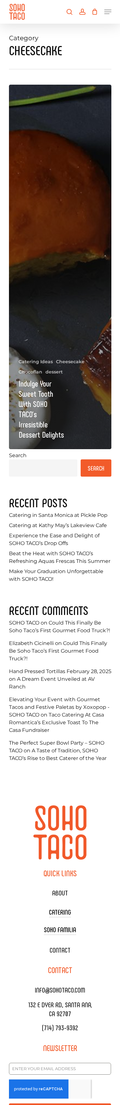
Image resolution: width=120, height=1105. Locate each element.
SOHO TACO (24, 623)
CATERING (60, 912)
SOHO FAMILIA (60, 929)
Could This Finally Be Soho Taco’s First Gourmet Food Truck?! (58, 651)
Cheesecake (70, 361)
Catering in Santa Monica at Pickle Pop (58, 515)
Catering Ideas (36, 361)
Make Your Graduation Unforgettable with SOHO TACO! (56, 575)
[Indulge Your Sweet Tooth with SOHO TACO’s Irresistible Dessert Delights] (60, 267)
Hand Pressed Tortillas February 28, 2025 (60, 671)
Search (18, 455)
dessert (54, 372)
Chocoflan (30, 372)
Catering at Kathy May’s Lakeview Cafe (58, 525)
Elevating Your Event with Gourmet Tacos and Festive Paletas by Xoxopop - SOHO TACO (59, 707)
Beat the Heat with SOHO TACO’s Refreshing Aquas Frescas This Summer (59, 557)
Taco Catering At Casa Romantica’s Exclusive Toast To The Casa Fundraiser (56, 722)
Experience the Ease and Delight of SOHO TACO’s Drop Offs (54, 539)
